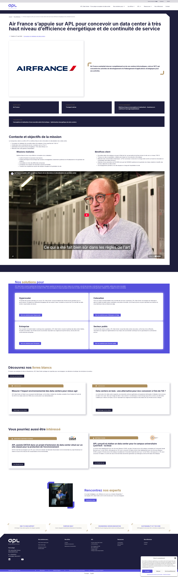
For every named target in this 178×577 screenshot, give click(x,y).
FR (167, 1)
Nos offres (67, 539)
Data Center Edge (41, 544)
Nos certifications (94, 547)
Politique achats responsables (97, 550)
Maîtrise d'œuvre (100, 438)
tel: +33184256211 (12, 554)
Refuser (158, 571)
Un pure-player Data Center (96, 542)
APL (92, 539)
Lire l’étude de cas (18, 464)
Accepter (147, 571)
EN (169, 1)
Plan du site (42, 570)
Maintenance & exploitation (70, 546)
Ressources (121, 539)
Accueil (10, 16)
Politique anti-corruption (98, 570)
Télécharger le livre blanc (20, 410)
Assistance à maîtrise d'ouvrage (23, 438)
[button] (175, 558)
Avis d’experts (120, 544)
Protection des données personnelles (155, 574)
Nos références (17, 16)
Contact (145, 544)
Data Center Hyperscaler (43, 542)
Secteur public (41, 548)
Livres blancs (120, 542)
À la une (119, 545)
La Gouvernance (94, 544)
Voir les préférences (170, 571)
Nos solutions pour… (43, 539)
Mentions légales (166, 574)
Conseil (66, 542)
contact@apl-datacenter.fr (14, 556)
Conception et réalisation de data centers (34, 36)
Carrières (162, 1)
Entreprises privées (42, 547)
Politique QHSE (94, 549)
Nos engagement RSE (95, 546)
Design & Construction (69, 544)
